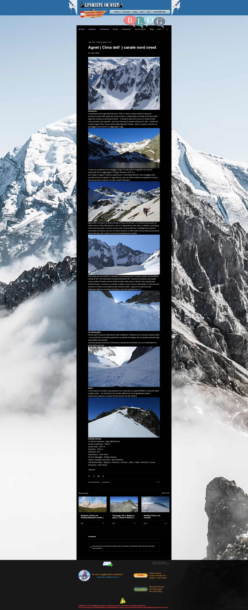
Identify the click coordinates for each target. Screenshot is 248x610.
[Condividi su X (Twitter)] (94, 476)
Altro (159, 29)
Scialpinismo (126, 29)
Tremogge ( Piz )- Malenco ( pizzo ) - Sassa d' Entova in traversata (123, 517)
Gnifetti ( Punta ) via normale (152, 517)
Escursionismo (140, 29)
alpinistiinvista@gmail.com (108, 577)
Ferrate (115, 29)
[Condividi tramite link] (103, 476)
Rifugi (152, 29)
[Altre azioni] (159, 42)
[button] (167, 29)
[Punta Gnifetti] (155, 504)
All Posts (81, 29)
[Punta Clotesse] (93, 504)
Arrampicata (104, 29)
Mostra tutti (166, 493)
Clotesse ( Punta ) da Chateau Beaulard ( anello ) (92, 517)
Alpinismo (92, 29)
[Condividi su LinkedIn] (98, 476)
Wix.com (166, 563)
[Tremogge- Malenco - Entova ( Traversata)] (124, 504)
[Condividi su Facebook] (89, 476)
